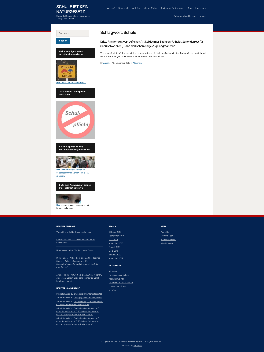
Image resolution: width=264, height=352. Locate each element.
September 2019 (116, 235)
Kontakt (202, 16)
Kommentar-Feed (168, 239)
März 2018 (113, 251)
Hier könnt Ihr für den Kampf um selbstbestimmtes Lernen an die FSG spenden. (72, 172)
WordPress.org (167, 243)
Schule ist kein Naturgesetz (72, 9)
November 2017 (116, 258)
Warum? (111, 8)
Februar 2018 (115, 254)
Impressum (200, 8)
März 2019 (113, 239)
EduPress (138, 345)
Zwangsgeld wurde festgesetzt (88, 294)
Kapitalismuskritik (116, 279)
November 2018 (116, 243)
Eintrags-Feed (167, 235)
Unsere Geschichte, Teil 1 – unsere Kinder (74, 250)
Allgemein (137, 63)
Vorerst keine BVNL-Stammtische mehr (73, 232)
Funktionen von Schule (119, 275)
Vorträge (136, 8)
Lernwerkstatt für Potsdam (121, 282)
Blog (190, 8)
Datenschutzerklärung (185, 16)
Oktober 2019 (115, 232)
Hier (58, 205)
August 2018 (114, 247)
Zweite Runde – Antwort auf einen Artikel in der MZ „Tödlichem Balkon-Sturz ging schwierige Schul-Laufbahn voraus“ (79, 278)
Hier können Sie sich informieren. (71, 82)
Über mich (123, 8)
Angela (106, 63)
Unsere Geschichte (117, 286)
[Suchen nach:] (75, 33)
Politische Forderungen (172, 8)
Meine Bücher (151, 8)
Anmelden (165, 232)
